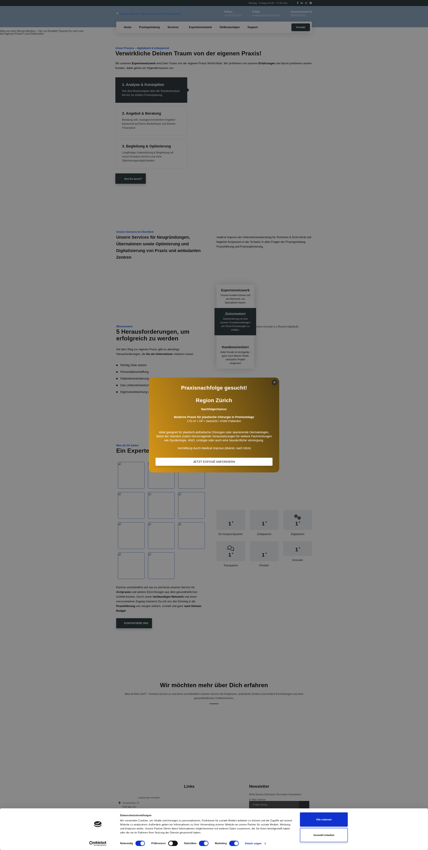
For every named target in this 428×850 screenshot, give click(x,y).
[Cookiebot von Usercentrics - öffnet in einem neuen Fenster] (98, 843)
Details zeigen (253, 843)
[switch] (173, 843)
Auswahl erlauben (323, 835)
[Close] (274, 382)
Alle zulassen (324, 819)
